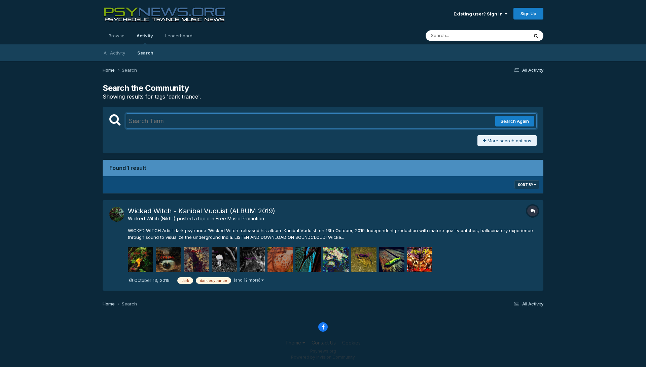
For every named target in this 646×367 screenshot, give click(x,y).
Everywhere (507, 35)
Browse (116, 35)
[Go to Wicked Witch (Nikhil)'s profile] (116, 214)
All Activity (114, 53)
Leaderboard (178, 35)
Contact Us (324, 342)
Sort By (526, 185)
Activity (145, 35)
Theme (293, 342)
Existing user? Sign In (479, 13)
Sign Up (528, 13)
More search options (508, 140)
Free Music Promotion (240, 218)
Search (145, 53)
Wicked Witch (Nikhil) (152, 218)
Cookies (351, 342)
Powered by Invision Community (323, 357)
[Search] (536, 35)
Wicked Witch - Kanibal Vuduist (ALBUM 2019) (201, 211)
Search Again (515, 121)
